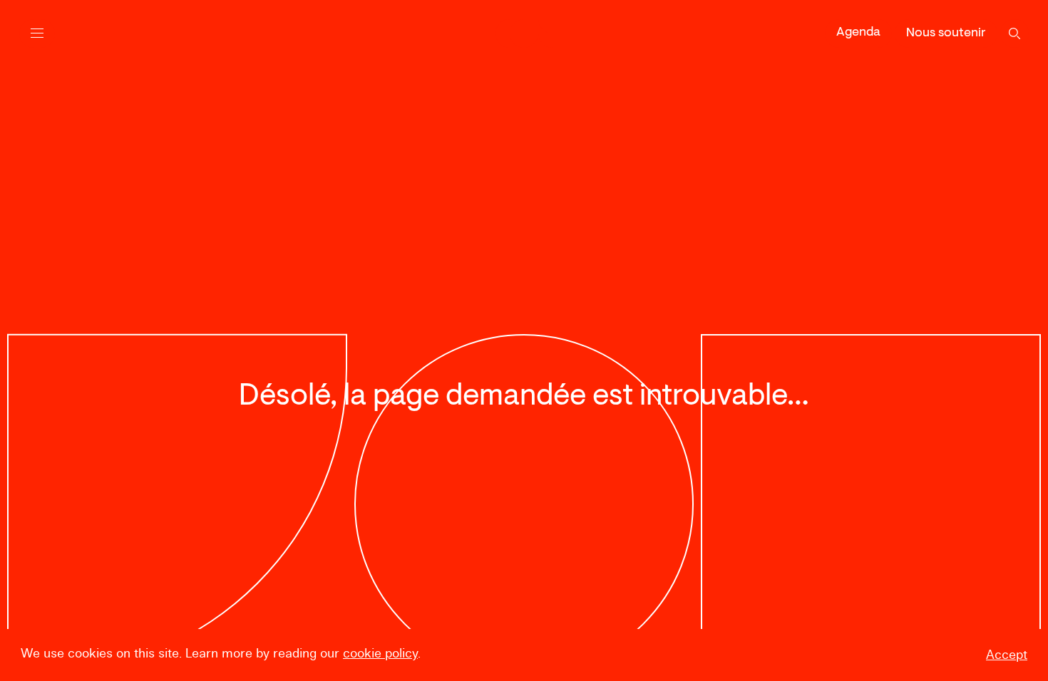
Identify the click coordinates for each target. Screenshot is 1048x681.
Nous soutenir (946, 33)
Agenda (858, 32)
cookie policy (380, 653)
